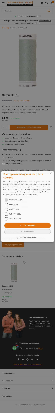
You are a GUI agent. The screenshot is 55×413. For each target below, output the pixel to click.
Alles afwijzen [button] (27, 232)
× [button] (51, 173)
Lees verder (42, 194)
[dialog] (27, 206)
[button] (27, 237)
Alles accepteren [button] (27, 225)
